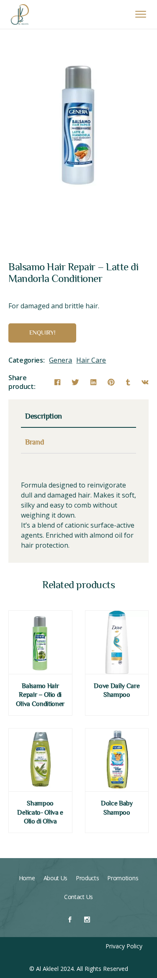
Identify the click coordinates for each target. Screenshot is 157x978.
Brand (34, 443)
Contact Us (78, 897)
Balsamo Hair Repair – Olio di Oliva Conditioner (40, 695)
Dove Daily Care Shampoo (116, 691)
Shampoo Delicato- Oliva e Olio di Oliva (40, 813)
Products (87, 878)
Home (27, 878)
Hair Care (91, 360)
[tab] (78, 419)
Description (43, 417)
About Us (55, 878)
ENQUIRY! (42, 333)
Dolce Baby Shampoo (117, 808)
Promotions (122, 878)
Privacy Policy (124, 946)
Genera (60, 360)
